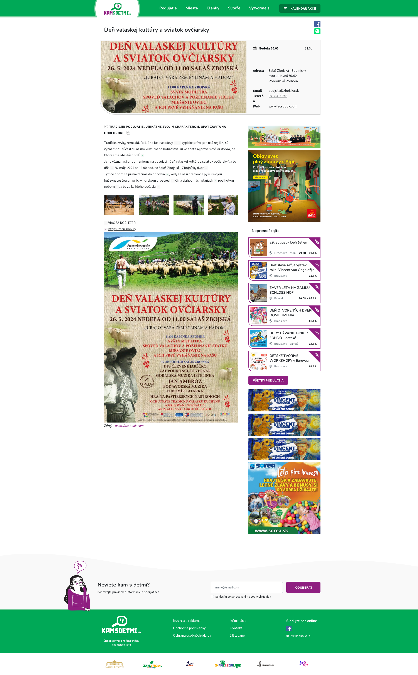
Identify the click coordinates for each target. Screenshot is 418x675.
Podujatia (168, 8)
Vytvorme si (260, 8)
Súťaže (234, 8)
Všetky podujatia (268, 380)
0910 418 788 (278, 96)
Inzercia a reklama (187, 620)
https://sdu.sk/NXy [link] (122, 229)
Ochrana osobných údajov (192, 635)
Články (213, 8)
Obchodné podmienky (189, 628)
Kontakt (236, 628)
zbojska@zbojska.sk (284, 90)
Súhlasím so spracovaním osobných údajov (243, 596)
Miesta (191, 8)
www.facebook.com (283, 106)
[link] (181, 167)
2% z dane (237, 635)
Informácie (238, 620)
